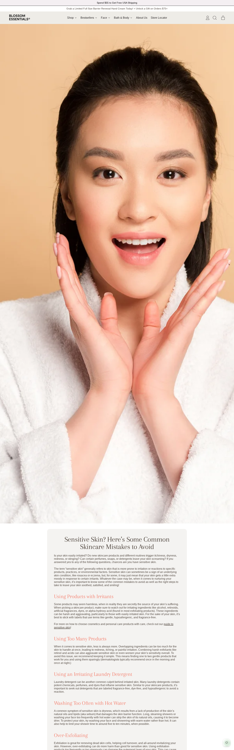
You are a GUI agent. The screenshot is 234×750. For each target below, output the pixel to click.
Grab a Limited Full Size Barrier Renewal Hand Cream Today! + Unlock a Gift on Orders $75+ (117, 8)
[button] (214, 17)
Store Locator (159, 17)
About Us (141, 17)
